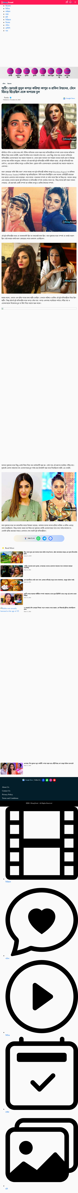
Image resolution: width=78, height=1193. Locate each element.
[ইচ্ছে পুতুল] (51, 71)
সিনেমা (7, 22)
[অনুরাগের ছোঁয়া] (18, 71)
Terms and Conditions (10, 798)
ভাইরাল (7, 11)
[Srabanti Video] (10, 71)
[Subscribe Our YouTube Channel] (54, 780)
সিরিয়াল (8, 19)
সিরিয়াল (8, 881)
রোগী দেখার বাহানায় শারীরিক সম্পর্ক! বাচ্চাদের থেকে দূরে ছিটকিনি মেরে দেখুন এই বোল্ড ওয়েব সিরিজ (50, 595)
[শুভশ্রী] (43, 71)
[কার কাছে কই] (67, 71)
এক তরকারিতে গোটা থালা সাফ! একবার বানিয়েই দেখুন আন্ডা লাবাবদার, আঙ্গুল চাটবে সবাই (49, 580)
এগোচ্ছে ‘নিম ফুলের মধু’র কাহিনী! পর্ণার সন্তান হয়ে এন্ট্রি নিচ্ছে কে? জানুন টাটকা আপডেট (48, 763)
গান (6, 30)
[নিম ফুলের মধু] (59, 71)
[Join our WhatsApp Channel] (47, 780)
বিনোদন (8, 6)
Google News (70, 98)
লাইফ (7, 1112)
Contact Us (6, 790)
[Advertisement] (39, 49)
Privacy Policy (7, 794)
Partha (6, 97)
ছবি (6, 17)
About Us (5, 787)
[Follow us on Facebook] (43, 780)
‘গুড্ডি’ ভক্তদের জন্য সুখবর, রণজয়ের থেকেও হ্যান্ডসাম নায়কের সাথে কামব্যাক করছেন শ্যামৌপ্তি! (48, 567)
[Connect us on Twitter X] (50, 780)
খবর (6, 14)
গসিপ (7, 25)
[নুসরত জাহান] (27, 71)
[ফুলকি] (35, 71)
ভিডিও (7, 8)
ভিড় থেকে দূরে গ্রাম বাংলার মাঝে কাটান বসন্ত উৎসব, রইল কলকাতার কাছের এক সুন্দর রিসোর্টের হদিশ (50, 553)
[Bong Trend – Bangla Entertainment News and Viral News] (7, 2)
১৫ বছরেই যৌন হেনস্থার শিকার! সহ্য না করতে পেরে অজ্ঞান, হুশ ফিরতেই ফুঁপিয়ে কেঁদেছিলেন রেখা (49, 609)
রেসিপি (7, 28)
